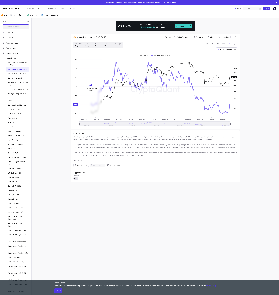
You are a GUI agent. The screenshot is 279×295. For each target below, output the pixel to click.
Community (30, 8)
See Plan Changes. (169, 2)
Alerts (62, 8)
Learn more (77, 160)
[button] (15, 32)
